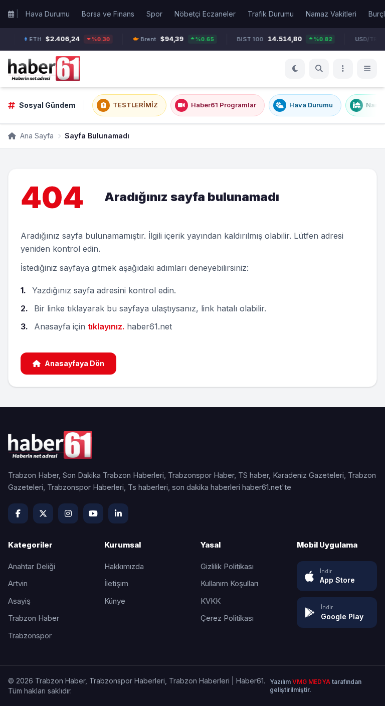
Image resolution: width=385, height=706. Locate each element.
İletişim (116, 583)
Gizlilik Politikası (227, 566)
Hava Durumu (48, 14)
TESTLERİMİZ (135, 105)
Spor (154, 14)
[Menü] (343, 69)
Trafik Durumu (271, 14)
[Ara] (319, 69)
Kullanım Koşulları (229, 583)
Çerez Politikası (227, 618)
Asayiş (19, 601)
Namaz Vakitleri (331, 14)
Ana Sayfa (36, 135)
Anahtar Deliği (31, 566)
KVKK (211, 601)
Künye (114, 601)
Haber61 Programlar (223, 105)
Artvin (18, 583)
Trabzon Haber (33, 618)
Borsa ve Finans (108, 14)
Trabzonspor (30, 635)
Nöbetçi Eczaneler (205, 14)
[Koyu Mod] (295, 69)
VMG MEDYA (312, 681)
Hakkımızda (124, 566)
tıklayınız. (106, 326)
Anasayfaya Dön (74, 363)
